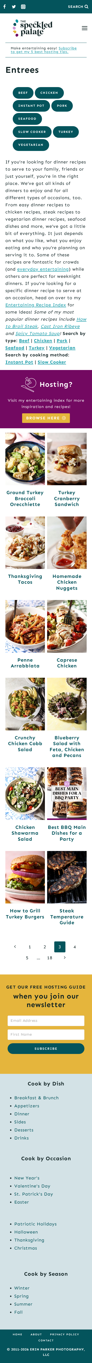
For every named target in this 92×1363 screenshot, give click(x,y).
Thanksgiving (29, 1240)
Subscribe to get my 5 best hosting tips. (44, 50)
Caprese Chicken (67, 663)
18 (49, 957)
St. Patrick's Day (33, 1194)
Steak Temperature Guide (67, 917)
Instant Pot (31, 106)
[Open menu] (85, 28)
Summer (23, 1304)
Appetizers (26, 1105)
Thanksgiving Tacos (25, 579)
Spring (21, 1296)
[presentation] (25, 459)
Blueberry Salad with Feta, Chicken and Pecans (67, 746)
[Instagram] (23, 6)
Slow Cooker (32, 132)
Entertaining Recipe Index (35, 304)
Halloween (26, 1232)
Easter (21, 1202)
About (36, 1334)
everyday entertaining (43, 269)
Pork (62, 106)
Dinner (21, 1113)
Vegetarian (31, 145)
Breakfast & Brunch (36, 1097)
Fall (18, 1312)
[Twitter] (13, 6)
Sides (20, 1122)
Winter (22, 1288)
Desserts (23, 1130)
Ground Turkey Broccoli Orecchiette (25, 498)
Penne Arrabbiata (25, 663)
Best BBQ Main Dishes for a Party (67, 833)
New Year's (27, 1178)
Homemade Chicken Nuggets (67, 582)
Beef (23, 93)
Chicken (49, 93)
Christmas (25, 1248)
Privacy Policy (64, 1334)
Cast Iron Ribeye (60, 326)
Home (18, 1334)
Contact (46, 1340)
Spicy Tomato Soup (37, 333)
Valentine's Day (32, 1186)
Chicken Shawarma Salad (25, 833)
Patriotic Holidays (35, 1224)
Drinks (21, 1138)
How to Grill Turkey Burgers (25, 914)
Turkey (66, 132)
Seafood (27, 119)
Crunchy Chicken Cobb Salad (25, 744)
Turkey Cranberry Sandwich (67, 498)
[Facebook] (4, 6)
